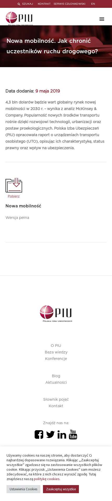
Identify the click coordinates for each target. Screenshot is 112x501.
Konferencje (56, 359)
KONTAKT (44, 4)
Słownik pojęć (56, 399)
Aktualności (56, 383)
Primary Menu (102, 19)
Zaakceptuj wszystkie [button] (61, 489)
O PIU (56, 346)
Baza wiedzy (56, 352)
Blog (56, 376)
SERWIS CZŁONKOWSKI (69, 4)
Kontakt (56, 406)
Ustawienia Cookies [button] (23, 489)
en (93, 4)
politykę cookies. (47, 478)
